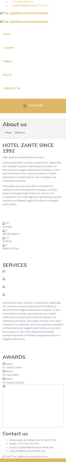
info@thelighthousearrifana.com (30, 5)
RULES (7, 74)
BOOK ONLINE (36, 105)
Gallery (7, 61)
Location (8, 47)
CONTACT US (11, 88)
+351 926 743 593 (22, 1)
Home (6, 34)
